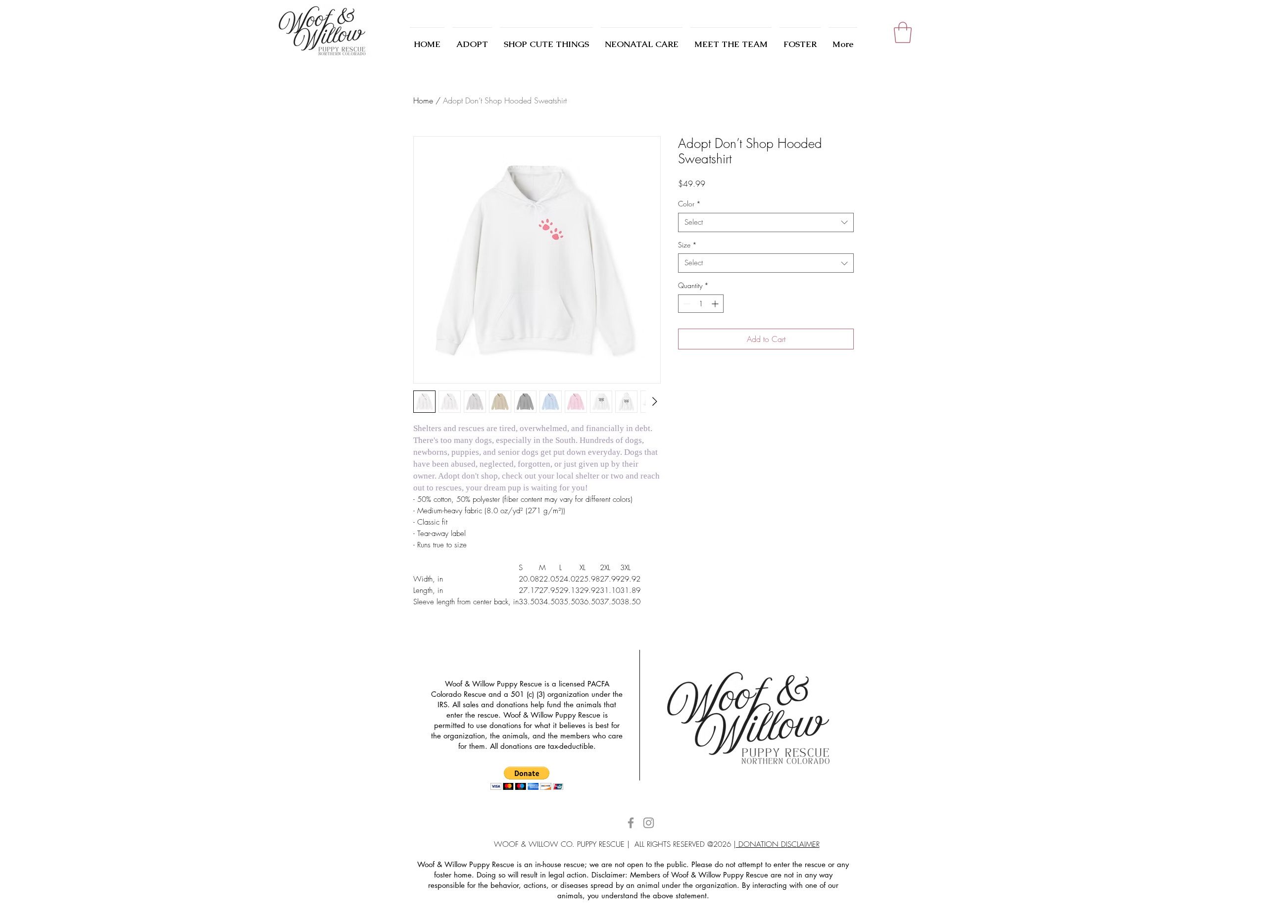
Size (687, 244)
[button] (903, 32)
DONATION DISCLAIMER (778, 844)
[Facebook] (631, 823)
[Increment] (716, 303)
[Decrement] (686, 303)
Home (423, 100)
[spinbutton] (701, 303)
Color (689, 203)
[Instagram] (648, 823)
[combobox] (766, 222)
